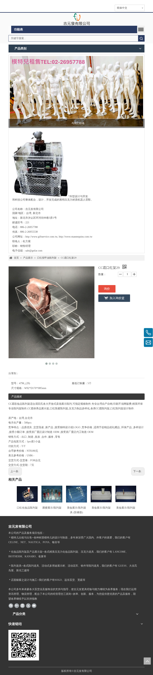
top (147, 661)
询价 (107, 288)
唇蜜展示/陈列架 (51, 507)
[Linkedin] (22, 605)
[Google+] (16, 605)
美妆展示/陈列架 (101, 507)
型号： (15, 383)
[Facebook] (11, 605)
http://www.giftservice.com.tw (41, 236)
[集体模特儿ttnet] (76, 91)
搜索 (141, 38)
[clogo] (76, 19)
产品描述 (16, 396)
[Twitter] (28, 605)
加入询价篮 (117, 298)
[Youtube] (34, 605)
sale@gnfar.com (33, 250)
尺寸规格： (17, 388)
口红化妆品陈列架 (27, 507)
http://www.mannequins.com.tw (75, 236)
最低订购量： (80, 383)
